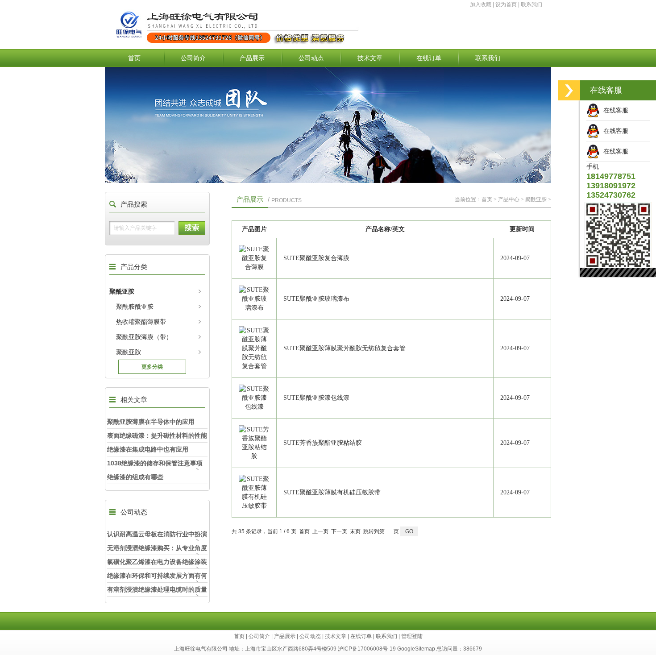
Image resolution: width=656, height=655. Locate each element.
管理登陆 (412, 636)
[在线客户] (569, 90)
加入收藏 (480, 4)
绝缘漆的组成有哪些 (135, 477)
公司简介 (193, 58)
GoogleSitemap (416, 649)
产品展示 (252, 58)
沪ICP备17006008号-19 (367, 649)
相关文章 (133, 399)
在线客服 (614, 110)
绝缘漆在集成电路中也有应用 (147, 449)
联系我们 (531, 4)
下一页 (339, 531)
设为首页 (506, 4)
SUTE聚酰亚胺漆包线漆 (316, 397)
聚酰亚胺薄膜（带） (144, 336)
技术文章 (369, 58)
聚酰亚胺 (121, 291)
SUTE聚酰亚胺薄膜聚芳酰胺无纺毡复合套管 (344, 348)
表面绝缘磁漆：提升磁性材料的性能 (157, 435)
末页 (355, 531)
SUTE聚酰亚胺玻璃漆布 (316, 298)
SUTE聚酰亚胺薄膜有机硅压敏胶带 (332, 492)
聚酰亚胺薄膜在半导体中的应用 (151, 421)
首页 (134, 58)
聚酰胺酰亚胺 (135, 306)
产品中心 (508, 199)
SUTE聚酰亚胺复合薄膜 (316, 258)
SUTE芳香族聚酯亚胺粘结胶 (322, 442)
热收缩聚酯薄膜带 (141, 321)
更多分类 (152, 367)
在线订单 (428, 58)
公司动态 (311, 58)
